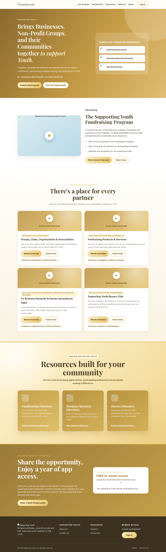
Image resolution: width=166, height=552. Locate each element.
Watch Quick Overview (98, 160)
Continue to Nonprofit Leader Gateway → (40, 260)
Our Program (83, 4)
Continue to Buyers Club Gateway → (104, 326)
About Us (63, 529)
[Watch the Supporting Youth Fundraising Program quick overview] (49, 135)
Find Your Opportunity (56, 85)
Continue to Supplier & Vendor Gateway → (107, 260)
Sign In (143, 4)
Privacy (134, 548)
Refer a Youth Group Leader (32, 503)
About (131, 4)
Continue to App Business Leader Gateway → (42, 326)
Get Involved (97, 4)
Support (94, 529)
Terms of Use (143, 548)
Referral (121, 4)
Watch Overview (31, 253)
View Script (121, 160)
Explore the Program (29, 85)
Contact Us (64, 533)
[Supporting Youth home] (29, 4)
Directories (110, 4)
